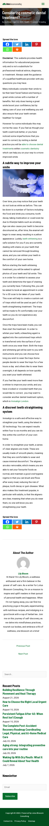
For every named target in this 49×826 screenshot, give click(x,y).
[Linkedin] (26, 44)
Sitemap (31, 821)
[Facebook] (7, 44)
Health (27, 22)
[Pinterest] (36, 44)
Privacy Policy (20, 821)
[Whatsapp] (7, 49)
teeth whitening (30, 238)
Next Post (23, 653)
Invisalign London (19, 401)
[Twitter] (17, 44)
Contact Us (8, 821)
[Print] (17, 49)
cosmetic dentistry (30, 148)
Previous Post (23, 646)
